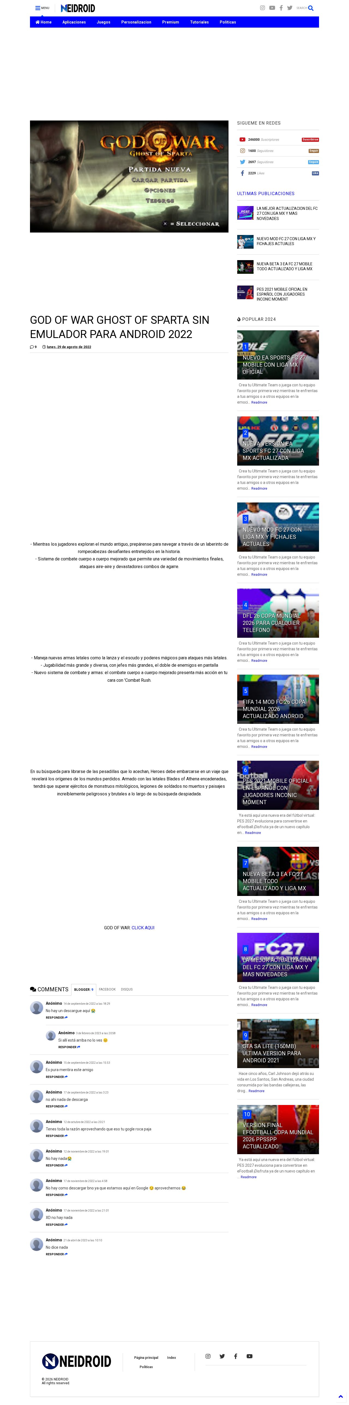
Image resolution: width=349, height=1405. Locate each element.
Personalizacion (136, 22)
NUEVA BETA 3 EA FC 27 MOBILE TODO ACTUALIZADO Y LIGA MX (274, 881)
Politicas (228, 22)
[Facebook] (281, 8)
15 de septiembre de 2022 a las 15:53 (87, 1062)
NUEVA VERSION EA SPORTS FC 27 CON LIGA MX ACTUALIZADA (273, 450)
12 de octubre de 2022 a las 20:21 (84, 1122)
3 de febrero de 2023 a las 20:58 (96, 1033)
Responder (55, 1017)
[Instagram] (262, 8)
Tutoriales (199, 22)
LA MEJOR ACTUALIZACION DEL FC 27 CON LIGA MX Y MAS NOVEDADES (287, 213)
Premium (170, 22)
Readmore (259, 402)
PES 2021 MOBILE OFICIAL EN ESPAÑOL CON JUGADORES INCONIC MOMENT (282, 294)
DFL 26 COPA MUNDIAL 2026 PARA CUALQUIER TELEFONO (271, 623)
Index (171, 1358)
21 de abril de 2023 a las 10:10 (83, 1240)
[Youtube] (272, 8)
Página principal (146, 1358)
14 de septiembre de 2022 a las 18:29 (87, 1003)
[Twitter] (290, 8)
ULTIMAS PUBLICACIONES (266, 193)
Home (46, 22)
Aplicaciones (74, 22)
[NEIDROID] (78, 10)
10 (247, 1114)
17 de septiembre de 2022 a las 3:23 (86, 1092)
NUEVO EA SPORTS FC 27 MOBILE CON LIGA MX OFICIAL (274, 364)
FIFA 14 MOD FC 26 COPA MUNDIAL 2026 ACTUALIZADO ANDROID (274, 709)
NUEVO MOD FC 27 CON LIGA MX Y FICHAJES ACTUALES (272, 537)
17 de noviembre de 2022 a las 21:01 (86, 1210)
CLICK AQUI (143, 927)
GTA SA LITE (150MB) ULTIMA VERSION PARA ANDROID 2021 (272, 1053)
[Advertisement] (174, 74)
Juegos (103, 22)
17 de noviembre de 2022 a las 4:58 (85, 1181)
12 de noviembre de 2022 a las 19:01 (86, 1151)
